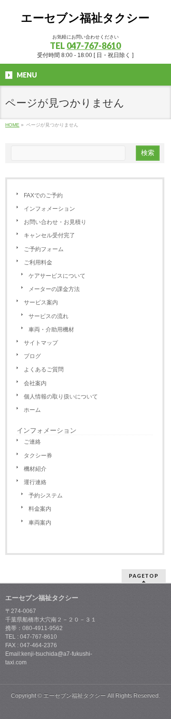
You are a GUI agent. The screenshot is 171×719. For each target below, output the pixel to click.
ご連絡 (32, 441)
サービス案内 (41, 302)
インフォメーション (49, 208)
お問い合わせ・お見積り (55, 222)
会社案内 (35, 383)
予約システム (45, 495)
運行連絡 (35, 482)
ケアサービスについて (57, 275)
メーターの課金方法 (54, 289)
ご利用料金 (38, 262)
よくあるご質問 (44, 369)
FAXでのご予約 (43, 195)
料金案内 (39, 508)
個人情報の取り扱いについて (61, 396)
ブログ (32, 356)
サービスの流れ (48, 316)
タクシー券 (38, 455)
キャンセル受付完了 (49, 235)
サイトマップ (41, 343)
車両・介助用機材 (51, 329)
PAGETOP (144, 576)
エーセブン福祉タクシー (85, 17)
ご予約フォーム (44, 249)
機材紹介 (35, 469)
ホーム (32, 410)
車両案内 (39, 522)
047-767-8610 (93, 45)
